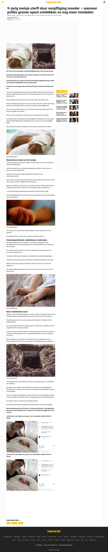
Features (66, 536)
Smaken (77, 540)
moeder (14, 523)
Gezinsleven (82, 536)
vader (20, 523)
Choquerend (16, 536)
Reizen (63, 540)
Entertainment (52, 536)
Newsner (9, 15)
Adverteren (39, 545)
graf (8, 523)
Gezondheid (90, 536)
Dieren (38, 536)
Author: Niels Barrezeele (12, 17)
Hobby (14, 540)
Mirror (35, 182)
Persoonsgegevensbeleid (66, 545)
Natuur (38, 540)
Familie (13, 15)
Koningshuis (26, 540)
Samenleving (70, 540)
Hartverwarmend (99, 536)
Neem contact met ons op (50, 545)
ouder (10, 71)
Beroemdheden (8, 536)
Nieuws (44, 540)
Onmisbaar (50, 540)
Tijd (87, 540)
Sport (82, 540)
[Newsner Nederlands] (53, 2)
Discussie (44, 536)
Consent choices (54, 550)
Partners (57, 540)
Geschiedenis (73, 536)
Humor (19, 540)
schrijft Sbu (50, 260)
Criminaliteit (31, 536)
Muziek (33, 540)
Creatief (24, 536)
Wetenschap (92, 540)
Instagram (27, 416)
